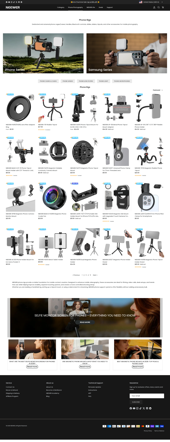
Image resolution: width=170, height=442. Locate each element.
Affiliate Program (12, 396)
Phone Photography (75, 7)
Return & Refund (12, 390)
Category (60, 7)
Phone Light (103, 81)
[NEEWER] (13, 7)
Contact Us (10, 387)
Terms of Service (159, 431)
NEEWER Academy (52, 393)
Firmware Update (94, 387)
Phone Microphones (122, 81)
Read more (85, 322)
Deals (101, 7)
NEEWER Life (91, 7)
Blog (47, 396)
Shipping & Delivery (13, 393)
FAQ (89, 396)
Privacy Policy (148, 431)
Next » (95, 275)
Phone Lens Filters (86, 81)
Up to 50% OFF (93, 2)
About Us (49, 387)
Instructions (92, 390)
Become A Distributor (54, 390)
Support (110, 7)
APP (89, 393)
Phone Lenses (68, 81)
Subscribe (136, 402)
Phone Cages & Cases (48, 81)
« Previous (76, 275)
